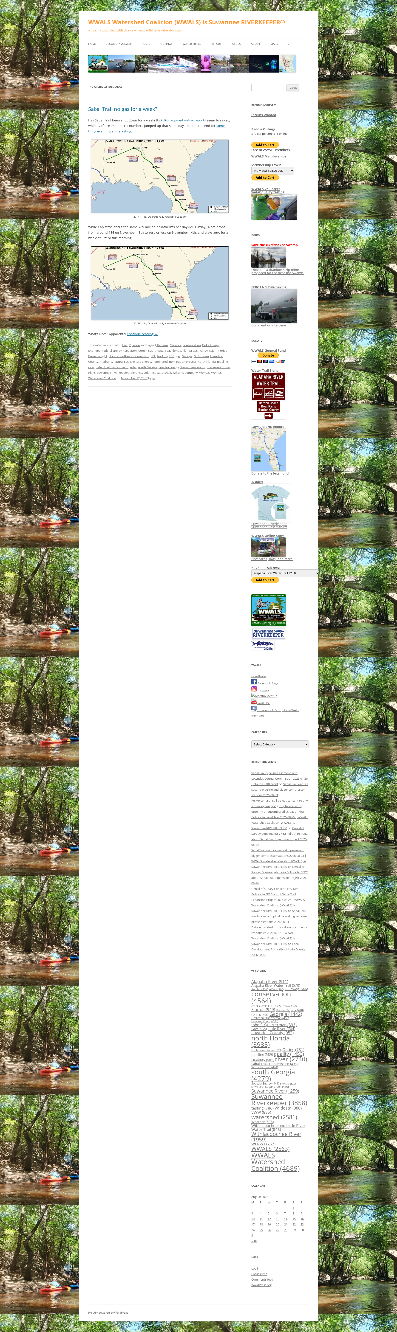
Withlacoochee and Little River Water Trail (278, 1127)
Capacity (175, 345)
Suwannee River (275, 1091)
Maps (274, 44)
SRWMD (288, 1083)
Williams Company (185, 373)
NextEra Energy (140, 362)
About (255, 44)
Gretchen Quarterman (270, 1018)
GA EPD (260, 1015)
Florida (176, 350)
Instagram (264, 690)
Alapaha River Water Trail (275, 985)
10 (253, 1219)
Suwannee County (192, 367)
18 (261, 1224)
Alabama (162, 345)
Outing (293, 1049)
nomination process (182, 362)
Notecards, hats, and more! (272, 559)
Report (216, 44)
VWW (261, 1112)
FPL (153, 356)
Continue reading (142, 334)
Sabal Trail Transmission (112, 367)
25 (261, 1230)
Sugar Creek (277, 1087)
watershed (164, 373)
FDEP (274, 1006)
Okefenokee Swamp (266, 1050)
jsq (154, 378)
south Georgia (147, 367)
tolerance (135, 373)
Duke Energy (210, 345)
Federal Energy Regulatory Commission (128, 350)
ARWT (276, 989)
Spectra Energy (169, 367)
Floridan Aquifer (290, 1010)
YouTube (263, 703)
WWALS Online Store (267, 536)
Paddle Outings (263, 129)
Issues (236, 44)
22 (294, 1224)
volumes (149, 373)
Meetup (271, 696)
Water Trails (192, 44)
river (91, 367)
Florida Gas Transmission (199, 350)
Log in (255, 1268)
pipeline (222, 362)
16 (302, 1219)
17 (253, 1224)
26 (269, 1230)
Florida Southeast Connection (129, 356)
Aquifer (259, 989)
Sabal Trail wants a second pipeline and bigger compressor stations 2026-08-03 (279, 789)
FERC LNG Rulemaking (268, 287)
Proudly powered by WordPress (108, 1313)
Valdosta (288, 1108)
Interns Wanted (263, 115)
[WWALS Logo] (268, 625)
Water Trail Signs (264, 370)
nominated (160, 362)
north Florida (207, 362)
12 (269, 1219)
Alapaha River (269, 981)
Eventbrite (258, 676)
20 (277, 1224)
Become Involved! (119, 44)
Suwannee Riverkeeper (112, 373)
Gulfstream (201, 356)
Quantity (262, 1060)
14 (285, 1219)
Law (125, 345)
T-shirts (257, 482)
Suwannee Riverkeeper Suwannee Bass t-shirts (269, 525)
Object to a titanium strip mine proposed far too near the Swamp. (277, 271)
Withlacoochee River (276, 1136)
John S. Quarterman (274, 1024)
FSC (171, 356)
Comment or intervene (268, 325)
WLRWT (263, 1144)
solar (133, 367)
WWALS (204, 373)
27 (277, 1230)
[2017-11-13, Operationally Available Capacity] (160, 212)
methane (106, 362)
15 (294, 1219)
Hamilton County (264, 1021)
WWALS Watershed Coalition (275, 1161)
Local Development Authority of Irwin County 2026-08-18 (278, 949)
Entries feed (259, 1274)
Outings (166, 44)
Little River (281, 1028)
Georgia (187, 356)
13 (277, 1219)
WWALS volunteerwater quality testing (267, 190)
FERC (160, 350)
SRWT (257, 1086)
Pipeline (134, 345)
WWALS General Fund (268, 350)
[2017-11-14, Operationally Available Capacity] (160, 319)
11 (261, 1219)
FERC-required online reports (183, 120)
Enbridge (94, 350)
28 (285, 1230)
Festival (289, 1006)
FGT (167, 350)
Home (92, 44)
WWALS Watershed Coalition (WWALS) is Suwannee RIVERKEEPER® (186, 22)
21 (285, 1224)
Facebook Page (267, 683)
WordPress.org (261, 1285)
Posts (146, 44)
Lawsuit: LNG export (267, 426)
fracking (162, 356)
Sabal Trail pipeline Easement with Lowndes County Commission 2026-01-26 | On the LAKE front (279, 778)
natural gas (121, 362)
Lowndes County (272, 1032)
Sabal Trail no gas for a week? (122, 108)
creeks (259, 1006)
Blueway (296, 988)
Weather (262, 1121)
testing (262, 1108)
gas (178, 356)
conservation (192, 345)
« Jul (254, 1241)
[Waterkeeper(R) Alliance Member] (262, 648)
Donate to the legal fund (270, 473)
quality (289, 1054)
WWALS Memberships (268, 156)
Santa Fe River (264, 1067)
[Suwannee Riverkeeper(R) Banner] (268, 638)
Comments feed (262, 1279)
